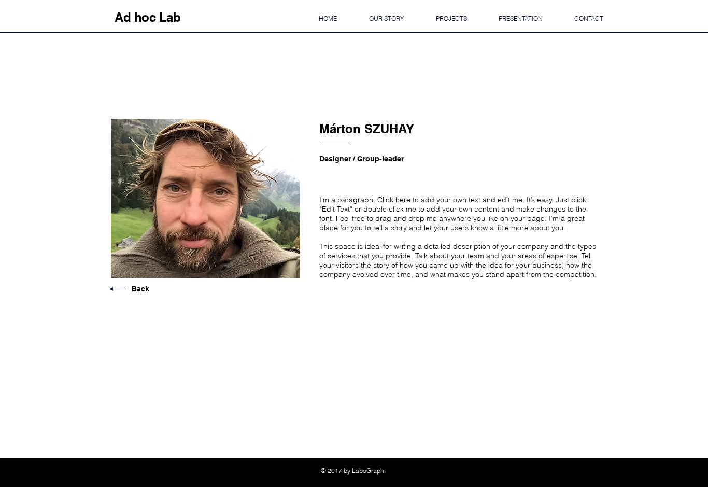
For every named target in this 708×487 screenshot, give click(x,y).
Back (140, 289)
